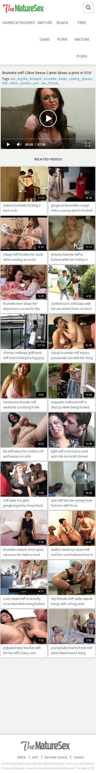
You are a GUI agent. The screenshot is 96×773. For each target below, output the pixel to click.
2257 (35, 757)
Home (8, 22)
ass (12, 79)
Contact (78, 757)
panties (25, 83)
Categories (24, 22)
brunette (50, 79)
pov (36, 83)
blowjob (36, 79)
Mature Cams (44, 31)
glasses (87, 79)
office (14, 83)
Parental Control (56, 757)
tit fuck (53, 83)
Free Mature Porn (81, 39)
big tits (22, 79)
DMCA (21, 757)
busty (63, 79)
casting (74, 79)
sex (43, 83)
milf (4, 83)
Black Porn (62, 31)
